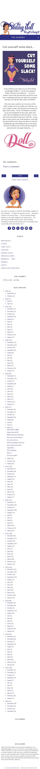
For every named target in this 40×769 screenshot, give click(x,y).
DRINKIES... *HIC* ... (9, 259)
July (8, 322)
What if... (10, 453)
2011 (6, 668)
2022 (6, 299)
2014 (6, 567)
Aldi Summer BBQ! (13, 429)
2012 (6, 634)
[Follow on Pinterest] (22, 228)
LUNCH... (4, 244)
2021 (6, 306)
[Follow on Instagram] (26, 228)
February (10, 296)
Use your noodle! (12, 455)
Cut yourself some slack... (15, 445)
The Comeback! (11, 450)
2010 (6, 701)
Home (20, 176)
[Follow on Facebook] (9, 228)
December (10, 309)
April (8, 304)
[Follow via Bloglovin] (31, 228)
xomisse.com (32, 767)
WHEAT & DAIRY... (8, 256)
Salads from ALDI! (13, 432)
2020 (6, 340)
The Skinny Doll (14, 767)
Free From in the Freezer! (15, 437)
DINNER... (5, 262)
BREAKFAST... (6, 241)
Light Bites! (10, 448)
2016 (6, 500)
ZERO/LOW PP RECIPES (10, 268)
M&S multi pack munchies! (15, 435)
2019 (6, 373)
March (9, 332)
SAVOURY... (5, 250)
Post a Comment (11, 166)
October (9, 314)
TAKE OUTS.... (6, 247)
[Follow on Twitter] (14, 228)
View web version (20, 180)
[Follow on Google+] (18, 228)
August (9, 319)
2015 (6, 533)
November (10, 311)
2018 (6, 407)
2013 (6, 601)
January (9, 337)
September (10, 293)
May (8, 327)
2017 (6, 466)
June (8, 301)
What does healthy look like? (15, 442)
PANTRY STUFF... (8, 253)
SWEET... (4, 265)
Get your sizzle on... (13, 440)
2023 (6, 291)
